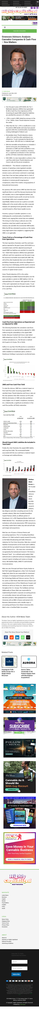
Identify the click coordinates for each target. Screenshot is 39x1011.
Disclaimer (4, 926)
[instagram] (34, 8)
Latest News (5, 895)
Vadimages (22, 1004)
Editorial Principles (6, 941)
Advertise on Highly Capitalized (10, 939)
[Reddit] (11, 637)
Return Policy (5, 919)
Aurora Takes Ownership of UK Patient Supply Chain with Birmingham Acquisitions (28, 673)
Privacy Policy (5, 925)
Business (4, 897)
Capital (3, 899)
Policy (3, 906)
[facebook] (32, 8)
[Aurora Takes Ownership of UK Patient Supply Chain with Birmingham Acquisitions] (28, 662)
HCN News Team (7, 95)
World (3, 908)
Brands (4, 901)
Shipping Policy (6, 921)
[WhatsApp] (22, 637)
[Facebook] (5, 637)
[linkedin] (37, 8)
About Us (4, 937)
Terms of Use (5, 923)
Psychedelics (5, 902)
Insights (4, 904)
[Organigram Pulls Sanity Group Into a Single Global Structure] (9, 662)
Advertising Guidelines (7, 943)
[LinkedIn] (17, 637)
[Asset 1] (19, 10)
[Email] (28, 637)
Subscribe (16, 974)
